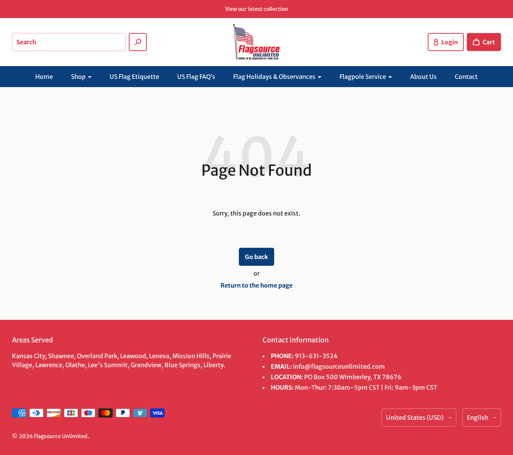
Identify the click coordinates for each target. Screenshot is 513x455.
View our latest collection (256, 9)
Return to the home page (256, 285)
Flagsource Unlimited (61, 436)
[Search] (138, 42)
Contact (466, 76)
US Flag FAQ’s (196, 76)
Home (44, 76)
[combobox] (69, 42)
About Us (423, 76)
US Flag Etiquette (134, 76)
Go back (256, 257)
